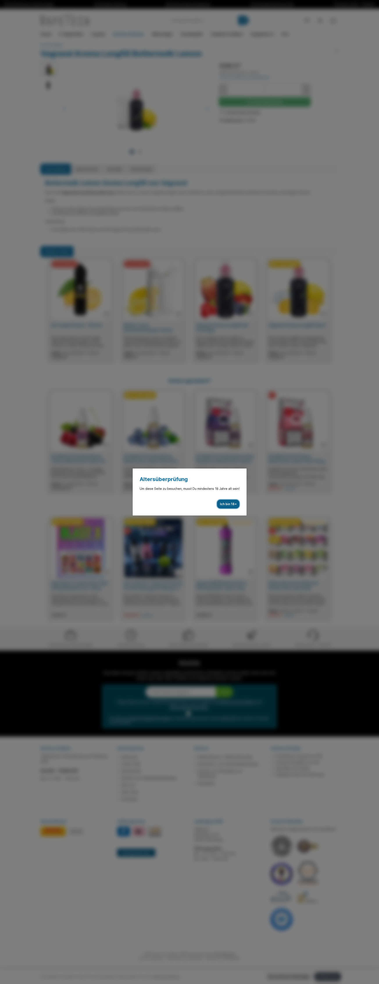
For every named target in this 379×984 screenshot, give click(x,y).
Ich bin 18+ (228, 504)
